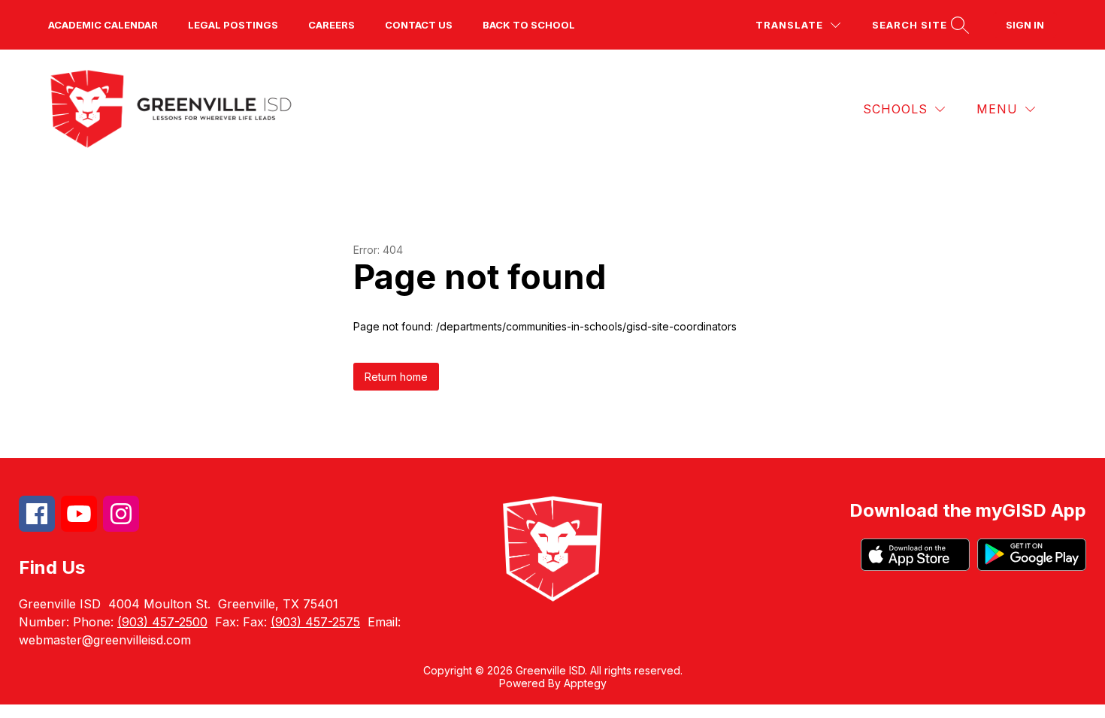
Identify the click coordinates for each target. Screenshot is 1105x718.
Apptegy (585, 683)
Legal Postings (233, 25)
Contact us (419, 25)
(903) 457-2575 (315, 621)
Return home (396, 376)
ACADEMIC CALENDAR (103, 25)
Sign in (1025, 25)
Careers (331, 25)
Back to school (529, 25)
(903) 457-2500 (162, 621)
